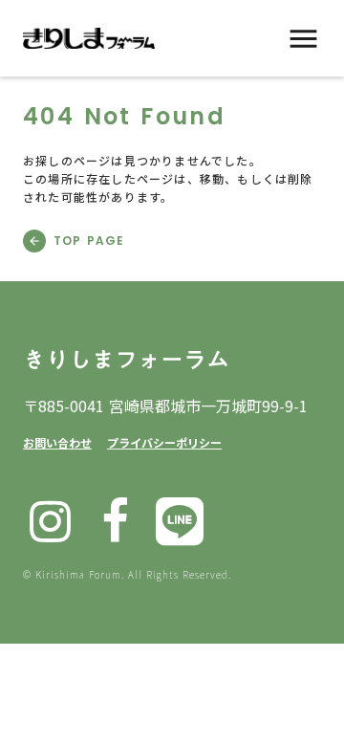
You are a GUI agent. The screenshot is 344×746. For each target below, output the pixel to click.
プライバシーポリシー (164, 442)
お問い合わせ (57, 442)
